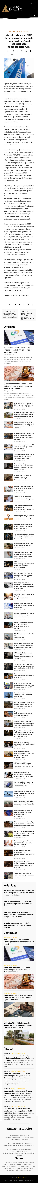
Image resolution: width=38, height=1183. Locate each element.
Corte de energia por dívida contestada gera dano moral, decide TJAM (23, 694)
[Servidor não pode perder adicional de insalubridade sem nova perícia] (8, 676)
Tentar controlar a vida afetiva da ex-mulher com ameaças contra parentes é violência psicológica (24, 666)
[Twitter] (34, 15)
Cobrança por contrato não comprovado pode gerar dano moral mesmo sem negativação (24, 498)
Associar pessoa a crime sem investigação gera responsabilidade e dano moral (24, 507)
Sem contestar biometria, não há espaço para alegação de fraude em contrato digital (24, 793)
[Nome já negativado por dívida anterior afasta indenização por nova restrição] (8, 489)
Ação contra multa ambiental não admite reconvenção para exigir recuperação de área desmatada (24, 803)
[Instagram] (31, 15)
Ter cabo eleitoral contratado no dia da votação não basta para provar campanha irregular (24, 536)
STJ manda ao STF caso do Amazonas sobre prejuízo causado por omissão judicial (23, 765)
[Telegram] (30, 51)
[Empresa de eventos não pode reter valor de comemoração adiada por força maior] (8, 714)
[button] (31, 2)
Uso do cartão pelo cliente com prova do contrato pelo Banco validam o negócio (23, 842)
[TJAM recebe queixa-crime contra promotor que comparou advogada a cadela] (8, 875)
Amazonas (12, 31)
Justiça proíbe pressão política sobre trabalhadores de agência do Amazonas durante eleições (24, 723)
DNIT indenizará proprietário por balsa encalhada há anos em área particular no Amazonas (24, 704)
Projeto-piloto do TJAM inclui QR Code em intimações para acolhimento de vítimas (24, 615)
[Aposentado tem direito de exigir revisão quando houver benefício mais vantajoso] (19, 337)
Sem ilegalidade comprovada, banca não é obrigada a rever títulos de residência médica (23, 554)
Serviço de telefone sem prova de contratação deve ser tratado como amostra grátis (24, 784)
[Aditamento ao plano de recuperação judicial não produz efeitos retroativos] (8, 744)
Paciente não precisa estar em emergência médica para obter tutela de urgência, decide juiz (23, 645)
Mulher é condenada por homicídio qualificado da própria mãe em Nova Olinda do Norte (18, 903)
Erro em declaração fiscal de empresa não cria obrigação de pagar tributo (24, 605)
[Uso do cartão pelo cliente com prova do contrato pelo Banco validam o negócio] (8, 843)
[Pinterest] (22, 51)
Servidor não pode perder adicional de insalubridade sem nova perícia (24, 675)
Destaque (19, 31)
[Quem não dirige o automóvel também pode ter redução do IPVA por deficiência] (8, 527)
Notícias (26, 31)
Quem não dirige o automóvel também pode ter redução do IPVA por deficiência (23, 526)
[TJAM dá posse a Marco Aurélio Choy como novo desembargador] (8, 636)
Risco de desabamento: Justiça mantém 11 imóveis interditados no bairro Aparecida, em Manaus (24, 823)
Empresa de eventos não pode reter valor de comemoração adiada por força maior (23, 713)
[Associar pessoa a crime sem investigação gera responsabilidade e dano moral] (8, 508)
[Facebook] (29, 15)
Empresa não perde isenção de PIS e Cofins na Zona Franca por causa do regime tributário (24, 405)
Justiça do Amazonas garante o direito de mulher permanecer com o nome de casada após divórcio (19, 893)
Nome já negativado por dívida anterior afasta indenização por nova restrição (24, 488)
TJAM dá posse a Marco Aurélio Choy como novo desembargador (24, 635)
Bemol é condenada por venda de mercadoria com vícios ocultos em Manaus (17, 925)
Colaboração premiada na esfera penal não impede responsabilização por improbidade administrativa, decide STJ (28, 315)
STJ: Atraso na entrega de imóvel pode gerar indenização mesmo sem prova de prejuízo (24, 596)
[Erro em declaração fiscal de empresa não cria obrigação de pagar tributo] (8, 606)
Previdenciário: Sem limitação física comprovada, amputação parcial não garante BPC (23, 575)
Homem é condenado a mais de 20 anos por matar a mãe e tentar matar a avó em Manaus (24, 833)
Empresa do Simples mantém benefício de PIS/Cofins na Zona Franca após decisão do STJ (24, 685)
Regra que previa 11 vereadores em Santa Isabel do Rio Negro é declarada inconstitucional (24, 517)
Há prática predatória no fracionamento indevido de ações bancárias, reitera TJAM (23, 774)
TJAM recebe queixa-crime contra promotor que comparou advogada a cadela (24, 875)
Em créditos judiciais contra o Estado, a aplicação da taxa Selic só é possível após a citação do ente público (10, 314)
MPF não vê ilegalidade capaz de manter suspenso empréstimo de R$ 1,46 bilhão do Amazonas (24, 414)
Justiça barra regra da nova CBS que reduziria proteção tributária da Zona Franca (24, 446)
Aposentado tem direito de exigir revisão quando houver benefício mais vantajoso (18, 349)
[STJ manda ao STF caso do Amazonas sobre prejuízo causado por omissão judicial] (8, 765)
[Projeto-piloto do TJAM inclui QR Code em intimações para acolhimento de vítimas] (8, 615)
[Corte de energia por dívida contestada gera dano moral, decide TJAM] (8, 695)
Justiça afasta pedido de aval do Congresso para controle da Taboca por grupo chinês (24, 456)
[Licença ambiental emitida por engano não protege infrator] (8, 546)
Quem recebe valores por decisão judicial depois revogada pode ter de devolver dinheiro (18, 386)
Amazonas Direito (22, 1177)
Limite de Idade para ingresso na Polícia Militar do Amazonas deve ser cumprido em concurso (18, 914)
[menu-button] (35, 2)
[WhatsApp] (26, 51)
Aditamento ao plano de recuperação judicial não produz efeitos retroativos (24, 744)
